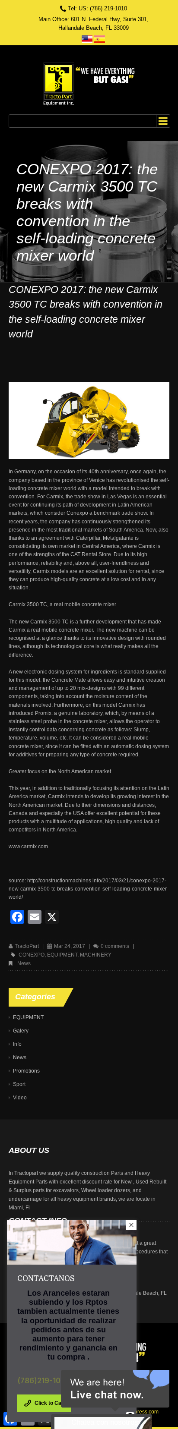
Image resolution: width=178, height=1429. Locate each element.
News (24, 963)
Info (17, 1044)
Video (20, 1098)
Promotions (26, 1071)
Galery (21, 1031)
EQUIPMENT (28, 1017)
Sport (19, 1084)
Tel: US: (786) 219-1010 (97, 8)
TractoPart (27, 946)
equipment (62, 955)
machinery (95, 955)
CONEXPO (31, 955)
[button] (131, 1225)
